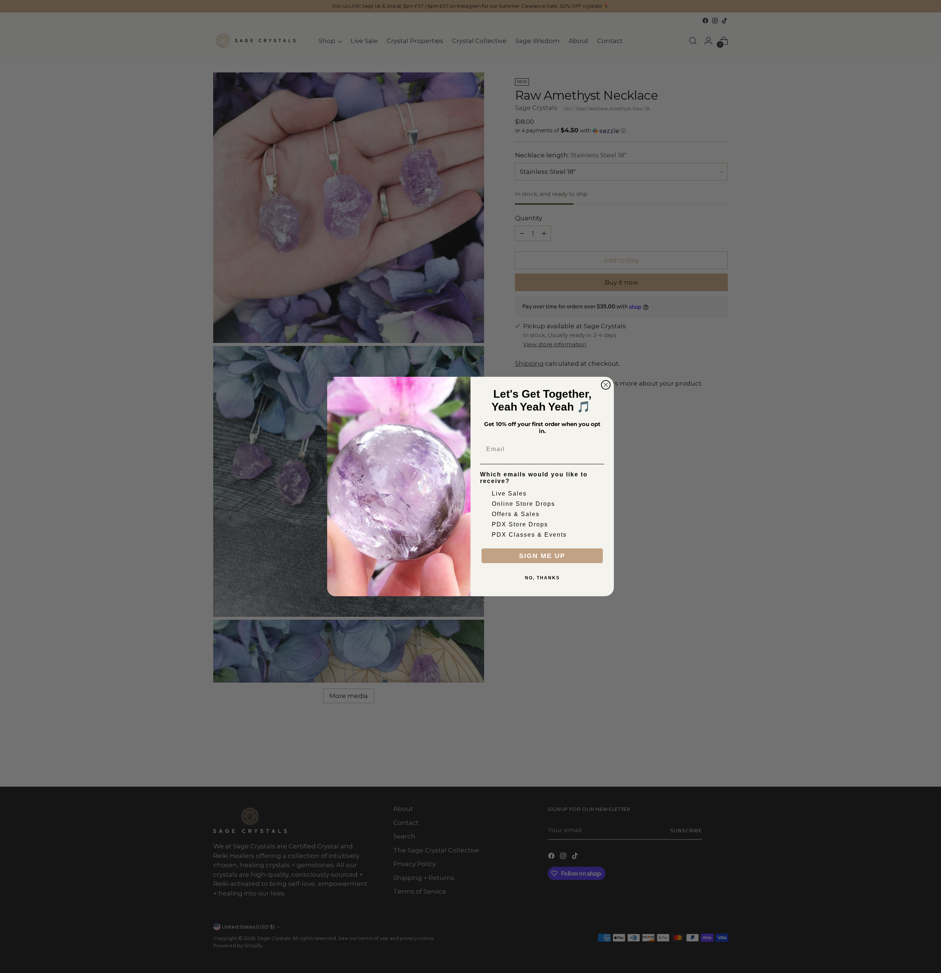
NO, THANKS (542, 577)
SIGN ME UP (542, 555)
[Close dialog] (605, 384)
